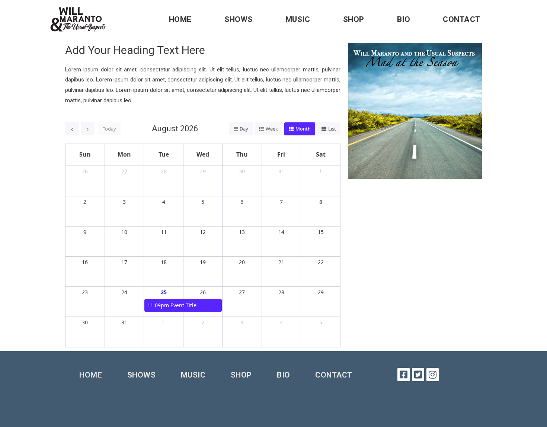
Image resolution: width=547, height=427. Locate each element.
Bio (403, 19)
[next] (88, 128)
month (303, 128)
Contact (461, 19)
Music (297, 19)
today (109, 128)
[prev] (72, 128)
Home (180, 19)
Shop (353, 19)
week (272, 128)
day (244, 128)
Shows (238, 19)
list (332, 128)
